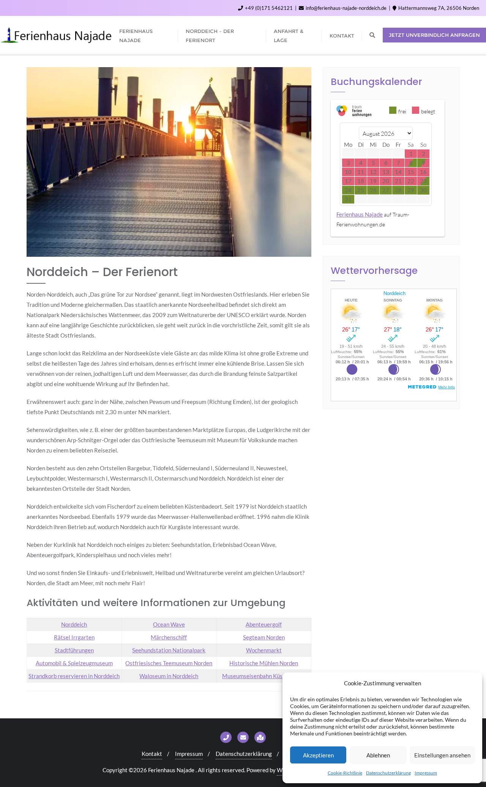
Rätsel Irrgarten (74, 637)
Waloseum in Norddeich (168, 675)
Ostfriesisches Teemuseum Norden (168, 663)
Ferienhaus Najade (359, 214)
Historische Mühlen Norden (263, 663)
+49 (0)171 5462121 (269, 8)
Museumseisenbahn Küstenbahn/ (263, 675)
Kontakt (152, 753)
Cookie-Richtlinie (345, 773)
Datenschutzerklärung (388, 773)
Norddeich (74, 624)
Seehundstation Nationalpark (168, 650)
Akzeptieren (318, 755)
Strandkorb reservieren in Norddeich (74, 675)
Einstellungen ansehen (442, 755)
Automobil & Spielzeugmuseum (74, 663)
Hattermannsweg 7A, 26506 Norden (438, 8)
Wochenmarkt (264, 650)
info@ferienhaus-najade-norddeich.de (346, 8)
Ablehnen (378, 755)
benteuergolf (265, 624)
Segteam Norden (264, 637)
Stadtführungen (74, 650)
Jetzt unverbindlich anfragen (434, 35)
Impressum (426, 773)
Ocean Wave (169, 624)
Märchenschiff (169, 637)
